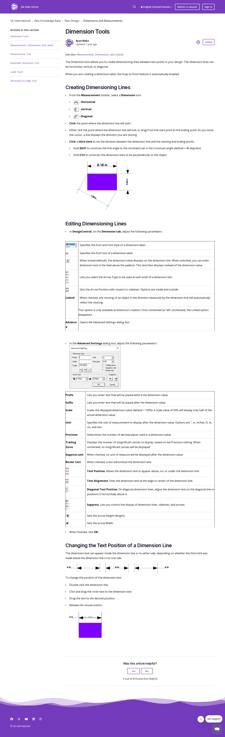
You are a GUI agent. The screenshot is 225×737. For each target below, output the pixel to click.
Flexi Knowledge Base (47, 21)
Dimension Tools (19, 36)
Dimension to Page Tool (23, 80)
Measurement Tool (20, 54)
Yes (133, 671)
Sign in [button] (208, 6)
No (147, 671)
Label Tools (16, 71)
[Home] (14, 6)
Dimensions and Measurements (103, 21)
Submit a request (187, 6)
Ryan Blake (82, 40)
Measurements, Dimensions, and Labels (31, 45)
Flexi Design (72, 21)
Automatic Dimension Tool (24, 63)
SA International (20, 21)
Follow (208, 42)
